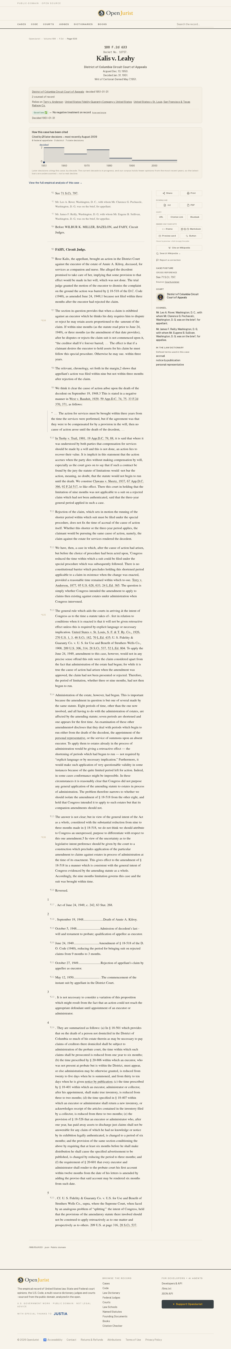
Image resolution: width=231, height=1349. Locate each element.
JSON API (167, 1293)
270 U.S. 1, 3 (64, 637)
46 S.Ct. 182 (83, 637)
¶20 (52, 942)
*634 (43, 320)
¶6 (52, 258)
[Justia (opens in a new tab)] (61, 1313)
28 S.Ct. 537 (97, 648)
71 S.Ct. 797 (69, 193)
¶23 (52, 996)
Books (102, 24)
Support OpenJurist (187, 1304)
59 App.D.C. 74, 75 (113, 398)
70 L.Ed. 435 (101, 637)
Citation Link (177, 217)
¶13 (52, 610)
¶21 (52, 962)
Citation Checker (112, 1325)
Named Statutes (112, 1311)
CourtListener (172, 282)
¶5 (52, 249)
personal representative (70, 738)
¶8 (52, 367)
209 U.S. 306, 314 (76, 648)
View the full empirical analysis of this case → (55, 182)
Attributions (114, 1339)
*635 (43, 615)
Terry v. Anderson (53, 101)
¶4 (52, 226)
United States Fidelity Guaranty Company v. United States (98, 101)
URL (161, 217)
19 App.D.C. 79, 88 (100, 438)
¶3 (53, 214)
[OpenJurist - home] (115, 13)
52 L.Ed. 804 (116, 648)
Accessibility (52, 1339)
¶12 (52, 547)
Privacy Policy (153, 1339)
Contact (71, 1339)
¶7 (52, 310)
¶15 (52, 816)
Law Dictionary (111, 1292)
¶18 (52, 919)
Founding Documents (115, 1316)
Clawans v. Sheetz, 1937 (109, 481)
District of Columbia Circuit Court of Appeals (115, 67)
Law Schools (110, 1307)
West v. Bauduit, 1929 (84, 398)
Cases (21, 24)
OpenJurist (34, 38)
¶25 (52, 1197)
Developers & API (172, 1283)
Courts (48, 24)
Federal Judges (111, 1297)
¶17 (52, 904)
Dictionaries (83, 24)
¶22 (52, 977)
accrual (160, 355)
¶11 (52, 511)
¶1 (52, 192)
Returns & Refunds (92, 1339)
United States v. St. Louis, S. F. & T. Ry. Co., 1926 (105, 632)
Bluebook (194, 217)
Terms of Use (133, 1339)
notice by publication (98, 1081)
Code (34, 24)
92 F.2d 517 (70, 486)
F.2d (61, 38)
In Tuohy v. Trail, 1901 (70, 438)
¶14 (52, 694)
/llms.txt (166, 1288)
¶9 (52, 387)
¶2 (53, 201)
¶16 (52, 889)
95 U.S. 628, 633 (89, 585)
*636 (43, 837)
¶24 (52, 1027)
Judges (64, 24)
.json (46, 1247)
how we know (99, 112)
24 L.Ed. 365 (110, 585)
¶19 (52, 928)
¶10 (52, 437)
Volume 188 (50, 38)
